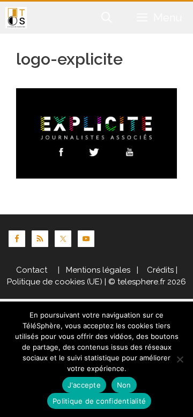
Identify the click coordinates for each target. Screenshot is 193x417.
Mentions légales (98, 270)
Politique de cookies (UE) (54, 282)
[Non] (179, 359)
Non (124, 385)
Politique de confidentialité (99, 401)
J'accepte (84, 385)
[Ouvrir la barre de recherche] (107, 18)
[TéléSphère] (16, 18)
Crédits (159, 270)
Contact (31, 270)
